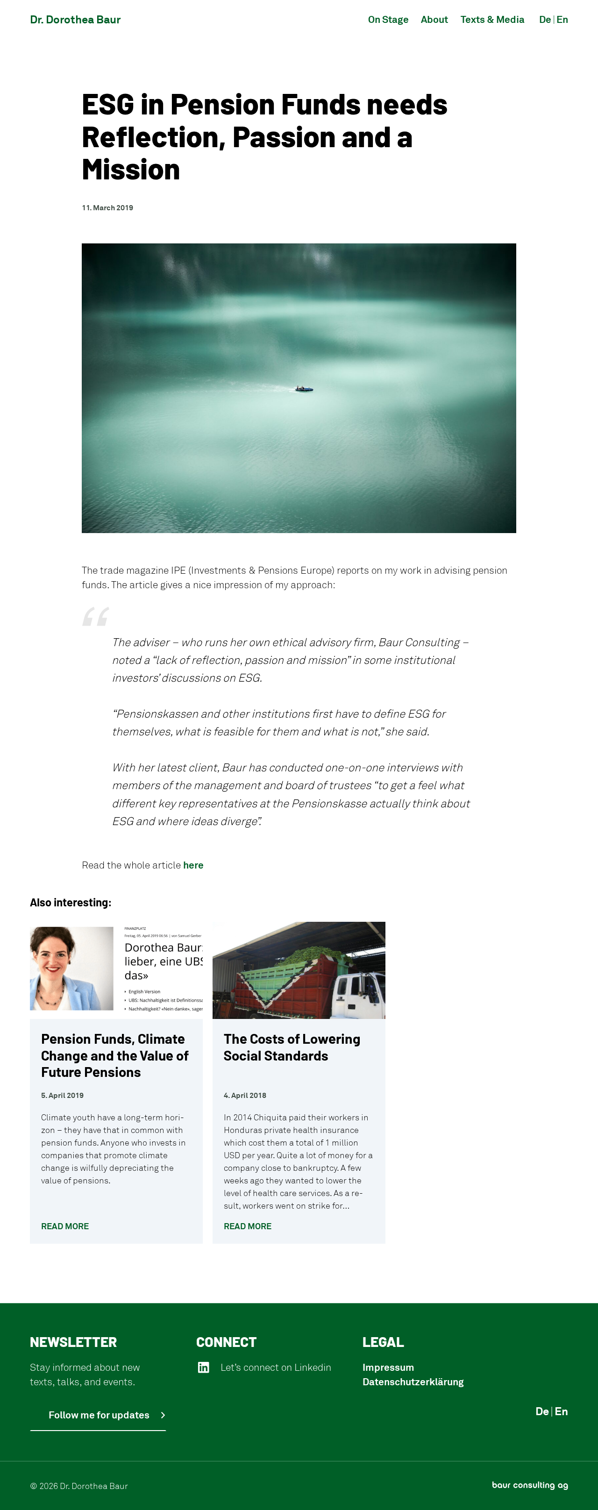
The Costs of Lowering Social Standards (292, 1046)
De (542, 1411)
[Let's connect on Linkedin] (203, 1367)
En (561, 1411)
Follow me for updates (99, 1415)
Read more (65, 1226)
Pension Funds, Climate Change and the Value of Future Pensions (114, 1055)
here (193, 865)
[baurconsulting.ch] (530, 1486)
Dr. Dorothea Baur (75, 19)
